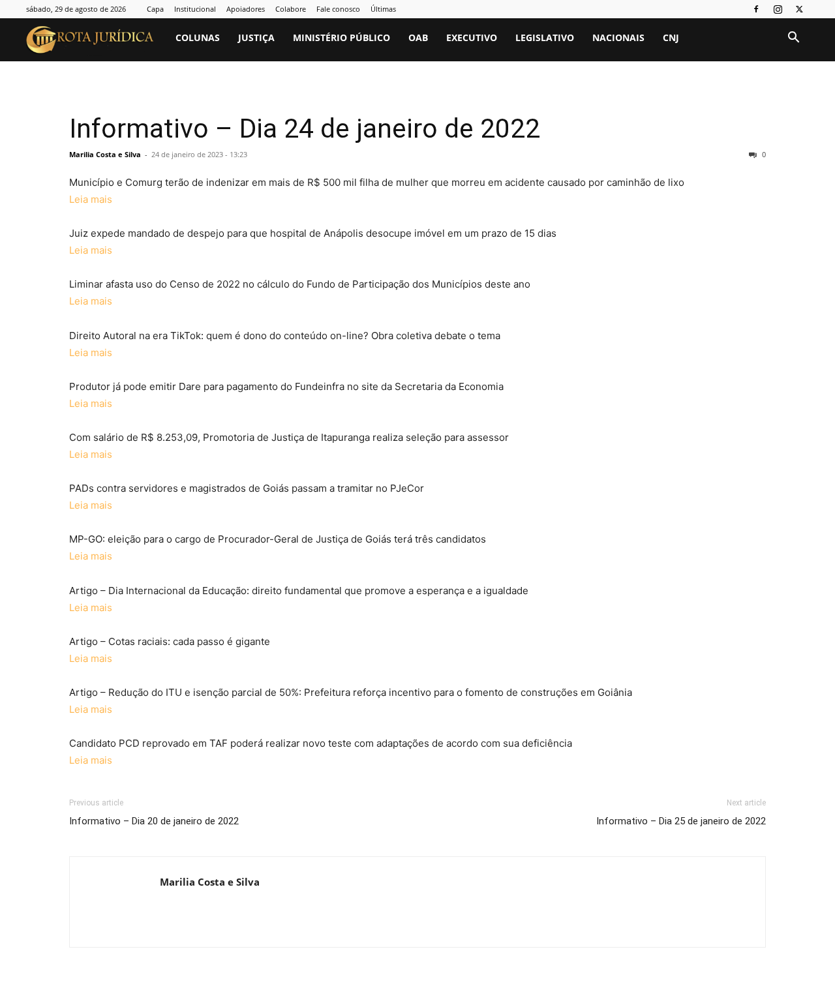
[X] (799, 9)
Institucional (195, 9)
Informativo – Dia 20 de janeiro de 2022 (154, 821)
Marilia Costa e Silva (105, 154)
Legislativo (544, 37)
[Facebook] (756, 9)
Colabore (290, 9)
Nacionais (618, 37)
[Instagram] (777, 9)
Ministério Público (341, 37)
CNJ (671, 37)
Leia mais (90, 199)
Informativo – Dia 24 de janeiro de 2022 (304, 128)
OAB (418, 37)
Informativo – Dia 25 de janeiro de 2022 (681, 821)
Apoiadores (245, 9)
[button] (793, 39)
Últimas (383, 9)
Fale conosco (338, 9)
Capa (155, 9)
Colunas (197, 37)
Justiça (256, 37)
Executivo (471, 37)
